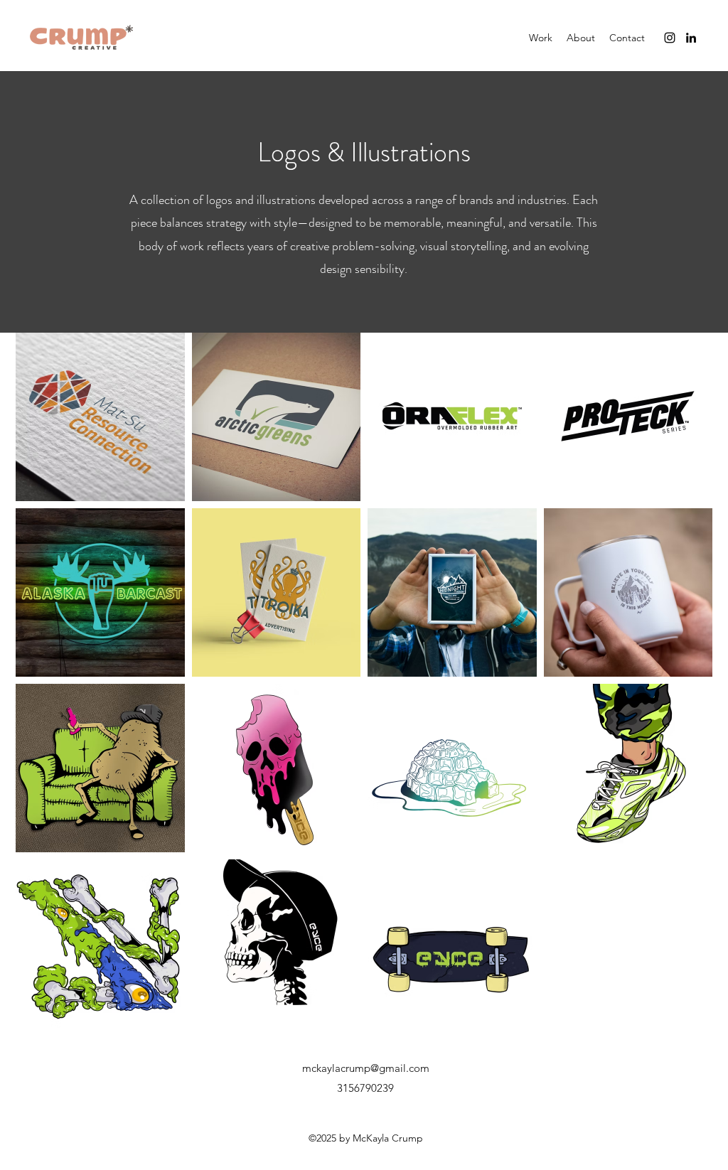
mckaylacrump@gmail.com (365, 1068)
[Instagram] (670, 38)
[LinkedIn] (691, 38)
